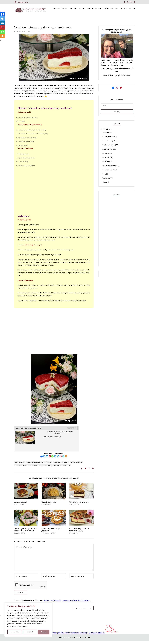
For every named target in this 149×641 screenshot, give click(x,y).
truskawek (24, 145)
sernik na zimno (76, 462)
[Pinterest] (50, 456)
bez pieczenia (19, 462)
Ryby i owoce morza (109, 166)
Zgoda (43, 632)
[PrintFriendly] (63, 456)
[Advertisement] (54, 191)
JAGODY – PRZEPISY (77, 8)
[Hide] (1, 40)
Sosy (104, 174)
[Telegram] (55, 456)
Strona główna (60, 8)
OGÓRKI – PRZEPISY (128, 8)
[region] (28, 620)
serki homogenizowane (35, 462)
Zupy (104, 182)
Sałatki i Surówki (108, 170)
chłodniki (91, 85)
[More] (66, 456)
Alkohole (105, 132)
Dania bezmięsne (108, 145)
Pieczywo (105, 153)
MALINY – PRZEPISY (94, 8)
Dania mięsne (107, 149)
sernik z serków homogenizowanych (27, 465)
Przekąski (105, 157)
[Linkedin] (47, 456)
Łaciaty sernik (20, 502)
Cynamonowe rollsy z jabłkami (51, 530)
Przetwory (106, 161)
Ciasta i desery (107, 141)
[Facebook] (41, 456)
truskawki (47, 465)
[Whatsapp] (52, 456)
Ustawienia (14, 632)
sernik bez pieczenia (61, 462)
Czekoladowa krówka (79, 502)
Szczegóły (29, 632)
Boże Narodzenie (108, 137)
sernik (49, 462)
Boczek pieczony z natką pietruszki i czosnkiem (25, 530)
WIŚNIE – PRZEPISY (111, 8)
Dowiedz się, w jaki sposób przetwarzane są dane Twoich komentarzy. (67, 600)
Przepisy (104, 129)
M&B (28, 31)
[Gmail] (60, 456)
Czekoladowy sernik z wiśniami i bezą (79, 530)
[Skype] (58, 456)
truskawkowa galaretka (62, 465)
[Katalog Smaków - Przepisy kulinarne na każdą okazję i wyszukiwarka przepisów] (78, 633)
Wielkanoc (106, 178)
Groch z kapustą (49, 502)
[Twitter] (44, 456)
